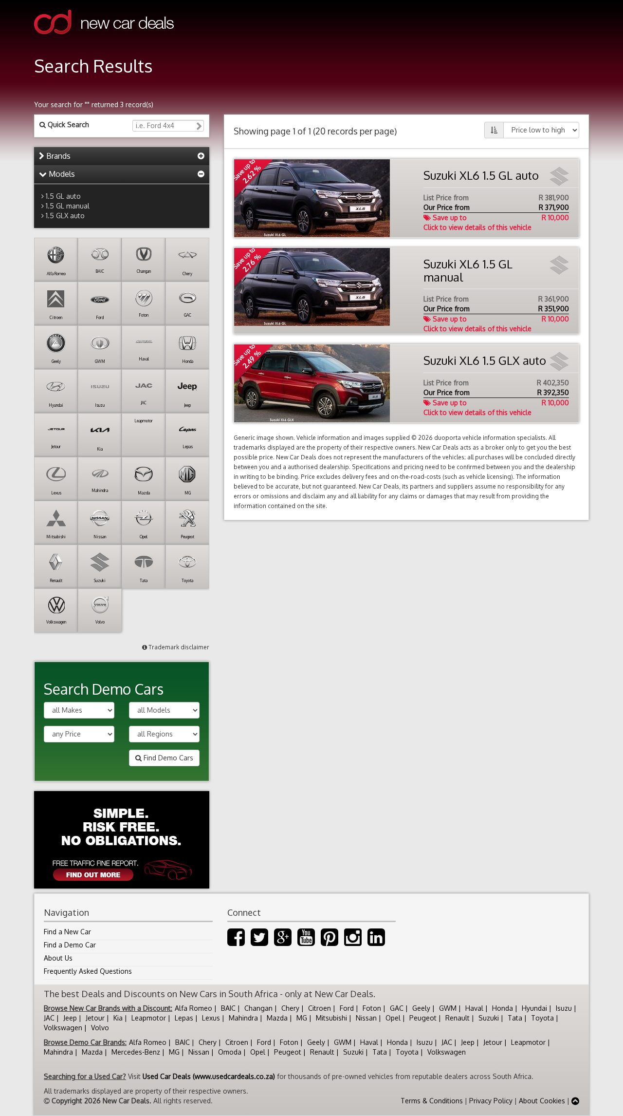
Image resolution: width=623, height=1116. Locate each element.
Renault (457, 1018)
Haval (474, 1008)
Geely (421, 1008)
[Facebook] (236, 942)
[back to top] (575, 1101)
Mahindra (243, 1018)
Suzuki (488, 1018)
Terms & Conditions (432, 1101)
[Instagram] (353, 942)
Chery (290, 1008)
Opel (393, 1018)
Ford (347, 1008)
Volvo (100, 1027)
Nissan (366, 1018)
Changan (258, 1008)
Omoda (229, 1052)
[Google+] (283, 942)
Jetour (95, 1018)
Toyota (542, 1018)
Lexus (211, 1018)
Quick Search (67, 124)
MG (301, 1018)
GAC (396, 1008)
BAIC (228, 1008)
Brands (57, 156)
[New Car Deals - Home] (104, 41)
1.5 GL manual (68, 206)
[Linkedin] (376, 942)
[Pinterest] (329, 942)
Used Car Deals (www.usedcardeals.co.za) (209, 1076)
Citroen (319, 1008)
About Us (58, 958)
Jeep (70, 1018)
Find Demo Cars (167, 758)
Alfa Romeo (193, 1008)
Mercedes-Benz (135, 1052)
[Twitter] (259, 942)
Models (61, 174)
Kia (118, 1018)
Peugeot (423, 1018)
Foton (372, 1008)
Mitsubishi (331, 1018)
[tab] (121, 156)
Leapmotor (148, 1018)
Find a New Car (67, 931)
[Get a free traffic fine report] (121, 840)
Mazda (277, 1018)
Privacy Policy (491, 1101)
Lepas (184, 1018)
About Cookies (542, 1101)
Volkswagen (63, 1027)
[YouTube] (306, 942)
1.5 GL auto (63, 196)
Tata (515, 1018)
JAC (49, 1018)
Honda (502, 1008)
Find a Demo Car (70, 945)
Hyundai (534, 1008)
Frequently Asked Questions (88, 971)
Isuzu (564, 1008)
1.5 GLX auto (65, 215)
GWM (448, 1008)
